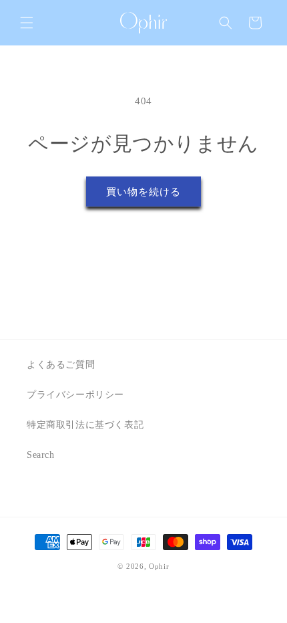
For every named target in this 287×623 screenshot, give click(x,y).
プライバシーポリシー (75, 395)
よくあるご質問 (61, 365)
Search (41, 455)
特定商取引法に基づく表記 (85, 425)
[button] (26, 22)
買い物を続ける (143, 191)
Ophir (159, 566)
